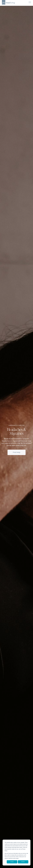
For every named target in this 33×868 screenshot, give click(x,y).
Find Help (16, 452)
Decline (23, 861)
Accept (11, 861)
